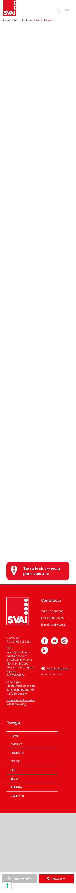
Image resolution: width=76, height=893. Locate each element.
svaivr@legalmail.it (18, 652)
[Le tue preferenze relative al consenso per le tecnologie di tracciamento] (7, 886)
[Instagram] (64, 640)
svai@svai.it (58, 624)
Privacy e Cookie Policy (20, 700)
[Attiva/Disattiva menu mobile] (67, 10)
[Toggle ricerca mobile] (59, 10)
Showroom (57, 879)
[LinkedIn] (44, 650)
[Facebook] (44, 640)
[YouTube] (54, 640)
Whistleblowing (16, 704)
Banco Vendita (21, 879)
